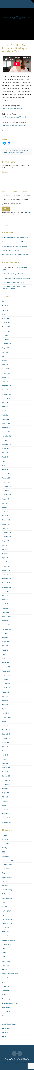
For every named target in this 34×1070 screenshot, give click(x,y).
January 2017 (6, 772)
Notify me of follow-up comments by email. (16, 199)
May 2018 (5, 704)
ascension (5, 839)
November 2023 (6, 436)
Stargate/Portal (6, 990)
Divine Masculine (7, 869)
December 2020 (6, 574)
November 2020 (6, 579)
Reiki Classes (6, 961)
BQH (3, 852)
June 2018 (5, 700)
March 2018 (5, 713)
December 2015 (6, 809)
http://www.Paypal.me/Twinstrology (14, 125)
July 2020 (5, 595)
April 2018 (11, 150)
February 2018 (6, 717)
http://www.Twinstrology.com (12, 108)
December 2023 (6, 432)
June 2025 (5, 356)
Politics (4, 952)
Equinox (4, 881)
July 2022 (5, 503)
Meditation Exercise (8, 923)
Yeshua (4, 1036)
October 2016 (6, 784)
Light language (6, 911)
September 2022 (6, 495)
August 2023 (6, 448)
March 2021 (5, 562)
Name (4, 191)
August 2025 (6, 348)
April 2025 (5, 364)
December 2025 (6, 331)
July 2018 (5, 696)
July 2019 (5, 646)
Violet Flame (5, 1020)
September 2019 (6, 637)
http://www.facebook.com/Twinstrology (15, 117)
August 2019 (6, 641)
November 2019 (6, 629)
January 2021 (6, 570)
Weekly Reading (7, 1028)
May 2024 (5, 411)
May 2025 (5, 360)
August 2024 (6, 398)
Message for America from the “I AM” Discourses (16, 242)
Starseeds (4, 994)
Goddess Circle (6, 894)
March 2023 (5, 469)
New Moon (5, 927)
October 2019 (6, 633)
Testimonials (11, 1059)
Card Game (5, 856)
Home (6, 1058)
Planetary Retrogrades (8, 940)
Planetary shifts (6, 944)
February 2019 (6, 667)
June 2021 (5, 549)
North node (5, 932)
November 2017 (6, 730)
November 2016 (6, 780)
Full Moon (5, 885)
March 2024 (5, 419)
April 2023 (5, 465)
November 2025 (6, 335)
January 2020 (6, 620)
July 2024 (5, 402)
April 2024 (5, 415)
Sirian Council (6, 965)
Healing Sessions (7, 898)
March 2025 (5, 369)
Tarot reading (12, 152)
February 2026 (6, 322)
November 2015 (6, 814)
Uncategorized (6, 1011)
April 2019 (5, 658)
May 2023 (5, 461)
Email (15, 191)
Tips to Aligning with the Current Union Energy (16, 254)
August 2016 (6, 793)
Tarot (19, 1058)
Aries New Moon (20, 150)
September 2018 (6, 688)
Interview (5, 902)
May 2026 (5, 310)
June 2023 (5, 457)
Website (25, 191)
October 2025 (6, 339)
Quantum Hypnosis (18, 282)
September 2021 (6, 537)
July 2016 (5, 797)
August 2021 (6, 541)
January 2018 (6, 721)
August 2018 (6, 692)
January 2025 (6, 377)
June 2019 (5, 650)
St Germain (5, 986)
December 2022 (6, 482)
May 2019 (5, 654)
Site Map (26, 1059)
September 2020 (6, 587)
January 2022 (6, 524)
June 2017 (5, 751)
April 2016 (5, 801)
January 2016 (6, 805)
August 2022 (6, 499)
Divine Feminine (7, 864)
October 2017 (6, 734)
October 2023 (6, 440)
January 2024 (6, 427)
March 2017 (5, 763)
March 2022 (5, 516)
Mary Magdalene (7, 919)
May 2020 (5, 604)
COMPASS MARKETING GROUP (19, 1062)
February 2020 (6, 616)
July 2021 (5, 545)
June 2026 (5, 306)
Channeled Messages (8, 860)
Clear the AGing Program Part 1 (11, 250)
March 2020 (5, 612)
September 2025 (6, 343)
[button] (30, 4)
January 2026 (6, 327)
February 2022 (6, 520)
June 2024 (5, 406)
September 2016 (6, 788)
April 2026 (5, 314)
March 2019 (5, 662)
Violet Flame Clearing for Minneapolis (19, 278)
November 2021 (6, 532)
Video (4, 1015)
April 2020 (5, 608)
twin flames (19, 152)
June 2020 (5, 599)
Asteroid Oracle (6, 843)
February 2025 (6, 373)
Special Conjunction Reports (10, 973)
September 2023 (6, 444)
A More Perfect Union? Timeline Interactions (15, 237)
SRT (3, 982)
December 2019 (6, 625)
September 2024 (6, 394)
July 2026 (5, 301)
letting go (4, 906)
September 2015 (6, 822)
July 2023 (5, 453)
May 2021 (5, 553)
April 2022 (5, 511)
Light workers (6, 915)
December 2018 (6, 675)
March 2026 (5, 318)
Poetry (4, 948)
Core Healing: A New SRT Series (17, 274)
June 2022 (5, 507)
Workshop (5, 1032)
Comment (5, 172)
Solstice (4, 969)
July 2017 (5, 746)
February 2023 (6, 474)
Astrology (5, 848)
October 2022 (6, 490)
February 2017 (6, 767)
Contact (19, 1059)
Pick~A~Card (6, 936)
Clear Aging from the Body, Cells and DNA (14, 246)
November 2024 (6, 385)
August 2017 (6, 742)
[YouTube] (19, 1053)
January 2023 (6, 478)
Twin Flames (6, 1007)
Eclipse (4, 873)
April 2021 (5, 558)
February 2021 (6, 566)
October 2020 (6, 583)
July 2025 (5, 352)
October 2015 (6, 818)
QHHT (4, 957)
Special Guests (6, 978)
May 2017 (5, 755)
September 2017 (6, 738)
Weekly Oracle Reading (9, 1024)
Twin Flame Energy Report (10, 1003)
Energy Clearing (7, 877)
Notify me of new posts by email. (13, 204)
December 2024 (6, 381)
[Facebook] (14, 1053)
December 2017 (6, 725)
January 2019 (6, 671)
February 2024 (6, 423)
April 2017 (5, 759)
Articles (4, 835)
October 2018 (6, 683)
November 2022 (6, 486)
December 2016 (6, 776)
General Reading (7, 890)
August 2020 (6, 591)
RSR (11, 1058)
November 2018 (6, 679)
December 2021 (6, 528)
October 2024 (6, 390)
